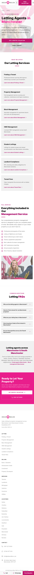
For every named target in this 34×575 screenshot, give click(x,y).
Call (7, 573)
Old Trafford (5, 517)
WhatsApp (18, 573)
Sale (3, 526)
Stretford (4, 523)
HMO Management (7, 445)
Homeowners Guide (7, 465)
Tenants (4, 479)
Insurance (4, 491)
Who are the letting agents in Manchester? (15, 304)
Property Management (8, 439)
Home (3, 10)
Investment (5, 468)
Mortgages (5, 485)
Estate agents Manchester (19, 362)
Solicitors (4, 488)
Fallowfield (4, 511)
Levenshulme (5, 520)
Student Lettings (6, 448)
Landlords (4, 482)
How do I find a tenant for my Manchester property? (14, 310)
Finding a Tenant (6, 437)
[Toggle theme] (17, 2)
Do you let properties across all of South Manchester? (14, 331)
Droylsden (4, 529)
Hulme (3, 502)
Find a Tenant (17, 45)
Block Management (7, 442)
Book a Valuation (6, 462)
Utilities (4, 494)
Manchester (5, 531)
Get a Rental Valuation (17, 40)
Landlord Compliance (7, 451)
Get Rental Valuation (16, 392)
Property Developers (7, 471)
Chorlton (4, 505)
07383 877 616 (8, 551)
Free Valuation (28, 573)
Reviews (4, 537)
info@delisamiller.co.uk (10, 556)
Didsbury (4, 508)
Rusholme (4, 514)
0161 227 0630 (18, 397)
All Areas (4, 534)
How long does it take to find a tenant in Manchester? (14, 324)
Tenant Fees (5, 454)
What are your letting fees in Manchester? (15, 317)
